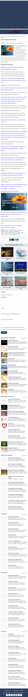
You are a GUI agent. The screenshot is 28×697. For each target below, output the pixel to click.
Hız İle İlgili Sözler (20, 258)
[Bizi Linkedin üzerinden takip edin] (14, 695)
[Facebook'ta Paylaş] (10, 240)
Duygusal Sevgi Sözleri (13, 383)
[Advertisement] (14, 15)
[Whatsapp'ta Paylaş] (15, 240)
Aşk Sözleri (10, 423)
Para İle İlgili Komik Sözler (14, 599)
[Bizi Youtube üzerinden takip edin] (16, 695)
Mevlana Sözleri (12, 535)
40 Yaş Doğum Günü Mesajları (15, 488)
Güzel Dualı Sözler (12, 658)
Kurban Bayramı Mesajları (14, 670)
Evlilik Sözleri (11, 358)
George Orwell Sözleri (13, 522)
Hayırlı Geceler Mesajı (13, 646)
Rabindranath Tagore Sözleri (15, 559)
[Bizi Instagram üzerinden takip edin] (12, 695)
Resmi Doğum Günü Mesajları (15, 464)
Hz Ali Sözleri (11, 634)
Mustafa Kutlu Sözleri (13, 553)
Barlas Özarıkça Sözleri (13, 516)
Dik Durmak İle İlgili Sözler (7, 273)
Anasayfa (3, 36)
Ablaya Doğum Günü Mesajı (15, 506)
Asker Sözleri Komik (13, 593)
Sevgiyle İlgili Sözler (13, 448)
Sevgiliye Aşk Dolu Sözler (14, 435)
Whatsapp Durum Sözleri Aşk (15, 442)
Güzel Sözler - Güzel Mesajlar (11, 36)
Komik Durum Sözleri (13, 618)
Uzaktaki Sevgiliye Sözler (14, 405)
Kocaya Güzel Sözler (13, 371)
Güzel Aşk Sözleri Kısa (13, 417)
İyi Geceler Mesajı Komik (14, 624)
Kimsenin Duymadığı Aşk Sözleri (16, 411)
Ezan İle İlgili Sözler (20, 272)
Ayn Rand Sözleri (12, 565)
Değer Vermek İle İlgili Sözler (20, 288)
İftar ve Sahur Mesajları (14, 676)
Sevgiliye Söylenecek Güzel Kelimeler (17, 352)
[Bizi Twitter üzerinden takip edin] (9, 695)
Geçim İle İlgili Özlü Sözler (12, 230)
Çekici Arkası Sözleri (13, 581)
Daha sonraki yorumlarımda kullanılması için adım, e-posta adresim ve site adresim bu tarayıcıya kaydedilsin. (13, 328)
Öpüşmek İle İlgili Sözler (14, 429)
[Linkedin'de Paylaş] (17, 240)
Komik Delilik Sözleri (13, 605)
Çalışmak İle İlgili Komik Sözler (15, 612)
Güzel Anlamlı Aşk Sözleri (14, 399)
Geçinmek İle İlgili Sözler (9, 232)
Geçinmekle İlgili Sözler (14, 234)
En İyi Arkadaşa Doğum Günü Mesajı (17, 500)
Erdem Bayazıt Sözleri (13, 528)
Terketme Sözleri (7, 287)
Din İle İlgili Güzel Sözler (14, 640)
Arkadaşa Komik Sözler (13, 575)
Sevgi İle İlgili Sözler (13, 340)
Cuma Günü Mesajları (13, 652)
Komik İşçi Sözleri (12, 587)
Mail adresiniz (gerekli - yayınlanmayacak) (10, 313)
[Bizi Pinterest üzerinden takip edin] (19, 695)
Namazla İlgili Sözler (13, 664)
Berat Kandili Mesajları (13, 682)
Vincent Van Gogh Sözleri (14, 541)
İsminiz (2, 308)
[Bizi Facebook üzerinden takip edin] (7, 695)
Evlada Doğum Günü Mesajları (15, 494)
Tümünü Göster (24, 338)
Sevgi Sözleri (11, 389)
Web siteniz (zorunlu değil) (7, 319)
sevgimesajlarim (20, 43)
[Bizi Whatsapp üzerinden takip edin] (21, 695)
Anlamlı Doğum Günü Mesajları (15, 482)
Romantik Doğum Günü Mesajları (16, 470)
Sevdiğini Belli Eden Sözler (14, 377)
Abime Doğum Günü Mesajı (14, 458)
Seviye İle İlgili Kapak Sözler (7, 258)
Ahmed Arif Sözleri (12, 547)
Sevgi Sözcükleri (12, 365)
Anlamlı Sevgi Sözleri (13, 346)
